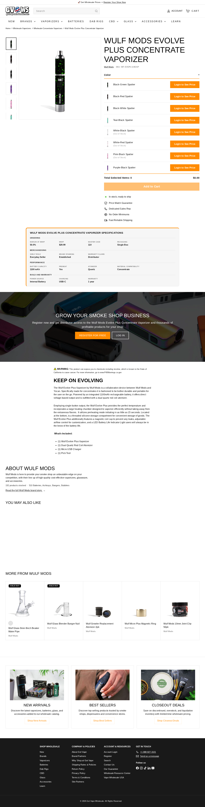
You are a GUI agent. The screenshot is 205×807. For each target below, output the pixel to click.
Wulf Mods (40, 573)
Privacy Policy (78, 773)
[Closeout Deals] (168, 685)
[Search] (96, 11)
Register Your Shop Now (114, 2)
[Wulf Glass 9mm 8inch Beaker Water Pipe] (25, 610)
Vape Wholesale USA (114, 777)
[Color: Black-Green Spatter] (10, 546)
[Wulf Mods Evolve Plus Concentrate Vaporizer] (22, 536)
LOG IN (120, 335)
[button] (107, 84)
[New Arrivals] (37, 685)
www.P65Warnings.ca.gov (111, 372)
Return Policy (78, 769)
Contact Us (109, 764)
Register (108, 756)
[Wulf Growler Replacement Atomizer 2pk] (102, 608)
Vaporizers (50, 21)
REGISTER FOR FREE (92, 335)
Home (8, 28)
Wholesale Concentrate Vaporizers (48, 28)
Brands (26, 21)
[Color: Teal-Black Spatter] (27, 546)
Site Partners (78, 781)
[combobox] (66, 11)
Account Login (110, 752)
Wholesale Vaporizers (22, 28)
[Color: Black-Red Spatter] (16, 546)
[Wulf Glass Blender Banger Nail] (63, 606)
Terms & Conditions (81, 777)
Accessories (153, 21)
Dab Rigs (96, 21)
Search (107, 760)
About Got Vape (79, 752)
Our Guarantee (111, 769)
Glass (129, 21)
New (11, 21)
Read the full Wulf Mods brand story (25, 490)
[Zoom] (60, 78)
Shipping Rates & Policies (84, 764)
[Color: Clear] (10, 623)
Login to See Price (184, 84)
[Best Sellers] (102, 685)
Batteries (76, 21)
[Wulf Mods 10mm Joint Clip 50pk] (180, 608)
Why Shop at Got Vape (82, 760)
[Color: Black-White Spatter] (22, 546)
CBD (112, 21)
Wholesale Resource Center (117, 773)
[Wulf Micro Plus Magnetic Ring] (141, 606)
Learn (176, 21)
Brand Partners (79, 756)
